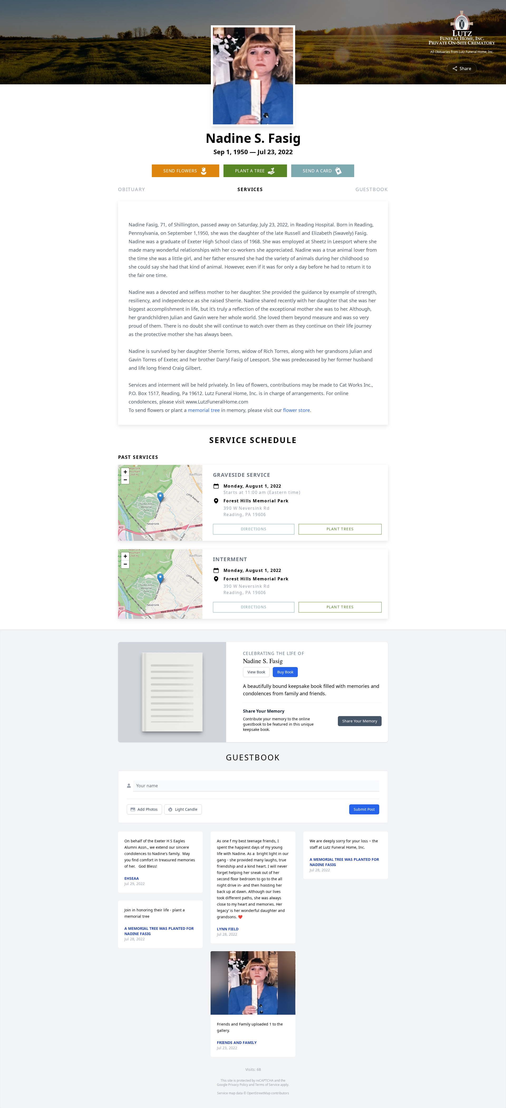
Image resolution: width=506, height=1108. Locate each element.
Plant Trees (340, 528)
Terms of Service (267, 1084)
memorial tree (204, 410)
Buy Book (285, 671)
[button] (160, 497)
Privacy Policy (238, 1084)
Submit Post (364, 809)
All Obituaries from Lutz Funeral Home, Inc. (461, 52)
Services (250, 189)
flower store (296, 410)
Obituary (131, 189)
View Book (256, 671)
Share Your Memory (359, 720)
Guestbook (372, 189)
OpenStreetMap (258, 1093)
